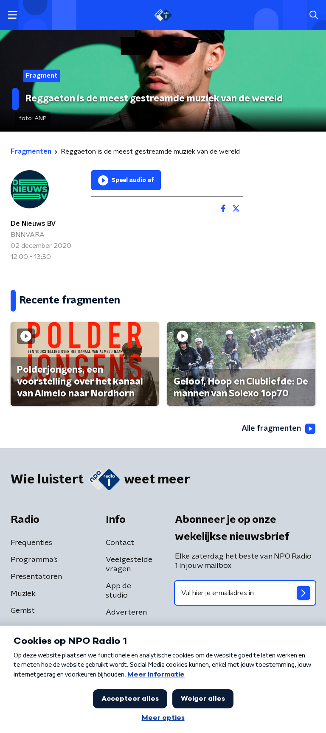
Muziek (23, 594)
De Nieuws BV (33, 223)
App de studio (118, 590)
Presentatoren (36, 577)
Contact (120, 543)
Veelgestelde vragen (129, 564)
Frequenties (31, 543)
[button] (12, 15)
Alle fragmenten (271, 428)
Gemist (23, 611)
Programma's (34, 560)
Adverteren (126, 612)
